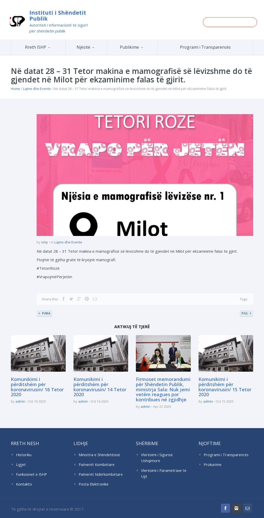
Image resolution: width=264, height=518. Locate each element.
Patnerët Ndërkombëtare (101, 474)
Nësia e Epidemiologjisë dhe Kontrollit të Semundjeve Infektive (104, 54)
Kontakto (24, 484)
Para (46, 313)
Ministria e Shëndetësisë (99, 454)
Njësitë (83, 47)
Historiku (23, 454)
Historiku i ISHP (50, 54)
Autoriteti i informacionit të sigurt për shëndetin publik (58, 27)
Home (15, 88)
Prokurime (212, 464)
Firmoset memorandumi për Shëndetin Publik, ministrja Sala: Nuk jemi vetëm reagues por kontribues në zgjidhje (163, 389)
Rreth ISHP (35, 47)
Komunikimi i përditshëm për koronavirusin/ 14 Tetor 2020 (99, 386)
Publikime (129, 47)
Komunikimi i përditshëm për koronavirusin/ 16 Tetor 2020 (37, 386)
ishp (44, 242)
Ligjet (21, 464)
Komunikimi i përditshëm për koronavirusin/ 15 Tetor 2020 (225, 386)
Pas (245, 313)
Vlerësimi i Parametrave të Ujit (163, 473)
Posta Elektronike (94, 484)
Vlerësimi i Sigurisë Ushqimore (157, 457)
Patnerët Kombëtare (96, 464)
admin (20, 401)
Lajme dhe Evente (37, 88)
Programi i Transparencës (205, 47)
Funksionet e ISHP (31, 474)
